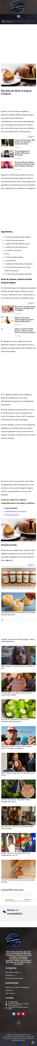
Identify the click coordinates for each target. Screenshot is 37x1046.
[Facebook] (14, 1014)
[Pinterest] (23, 1014)
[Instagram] (18, 1014)
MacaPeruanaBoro (12, 515)
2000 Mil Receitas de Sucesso (16, 511)
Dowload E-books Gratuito (14, 978)
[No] (35, 1039)
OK (19, 1043)
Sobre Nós (9, 990)
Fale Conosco (10, 993)
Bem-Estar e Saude (12, 972)
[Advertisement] (18, 43)
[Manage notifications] (33, 1042)
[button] (18, 16)
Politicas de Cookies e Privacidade (17, 987)
